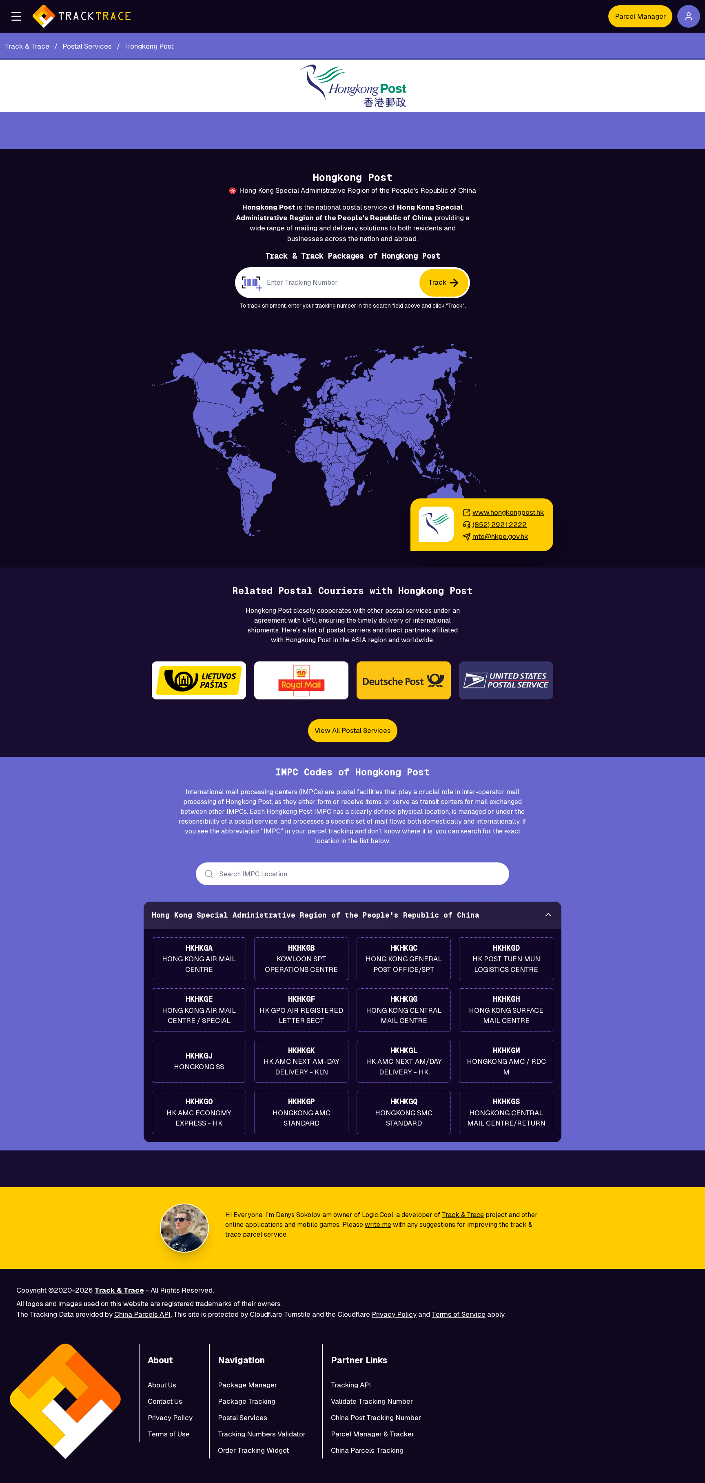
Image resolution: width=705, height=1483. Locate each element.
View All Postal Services (353, 730)
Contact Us (165, 1401)
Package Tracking (246, 1401)
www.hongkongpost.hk (508, 512)
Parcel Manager (640, 16)
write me (378, 1224)
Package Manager (247, 1384)
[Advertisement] (352, 130)
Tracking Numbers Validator (262, 1433)
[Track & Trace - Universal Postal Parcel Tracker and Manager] (82, 16)
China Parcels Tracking (367, 1450)
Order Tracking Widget (253, 1450)
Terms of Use (169, 1433)
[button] (16, 16)
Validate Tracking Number (372, 1401)
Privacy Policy (394, 1314)
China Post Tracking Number (376, 1417)
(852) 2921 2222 (499, 524)
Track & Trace (463, 1215)
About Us (162, 1384)
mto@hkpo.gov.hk (500, 536)
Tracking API (351, 1384)
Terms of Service (459, 1314)
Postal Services (242, 1417)
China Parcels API (142, 1314)
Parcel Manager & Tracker (372, 1433)
